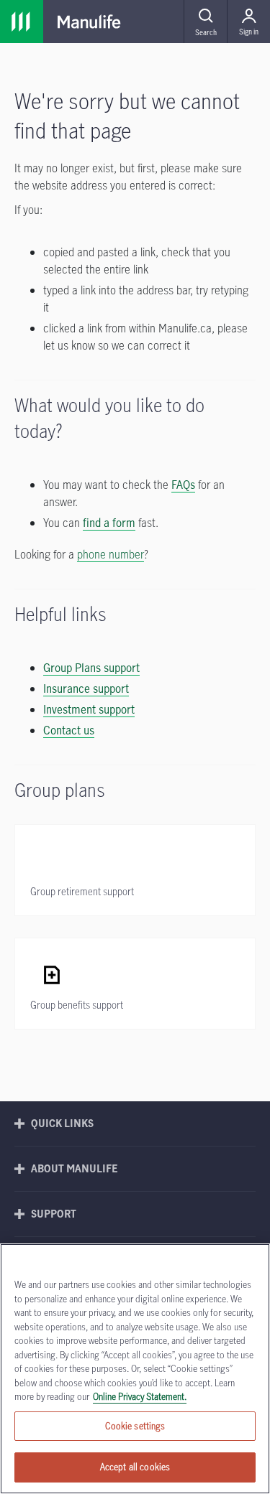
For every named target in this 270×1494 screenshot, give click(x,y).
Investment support (89, 709)
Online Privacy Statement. (139, 1396)
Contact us (68, 730)
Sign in (248, 32)
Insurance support (86, 688)
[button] (205, 21)
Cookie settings (135, 1425)
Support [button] (53, 1213)
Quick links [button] (62, 1123)
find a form (109, 523)
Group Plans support (91, 668)
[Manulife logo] (89, 21)
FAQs (183, 484)
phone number (110, 554)
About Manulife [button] (74, 1168)
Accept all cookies (135, 1466)
